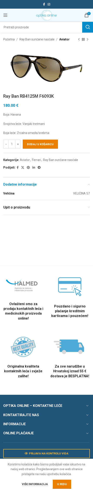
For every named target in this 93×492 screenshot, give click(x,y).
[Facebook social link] (44, 4)
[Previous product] (79, 39)
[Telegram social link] (39, 167)
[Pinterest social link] (28, 167)
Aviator (64, 39)
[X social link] (23, 167)
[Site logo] (46, 15)
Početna (9, 39)
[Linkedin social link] (33, 167)
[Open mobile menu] (5, 15)
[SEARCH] (87, 27)
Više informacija (35, 484)
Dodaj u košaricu (40, 144)
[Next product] (87, 39)
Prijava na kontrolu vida (48, 453)
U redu (62, 484)
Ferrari (36, 160)
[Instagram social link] (48, 4)
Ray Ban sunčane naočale (37, 39)
